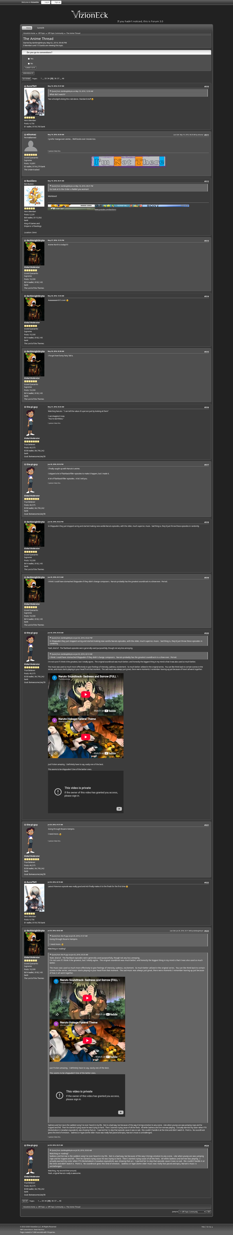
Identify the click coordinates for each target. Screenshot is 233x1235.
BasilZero (32, 180)
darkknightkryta (36, 240)
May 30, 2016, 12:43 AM (56, 296)
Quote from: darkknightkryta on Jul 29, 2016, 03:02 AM (72, 1150)
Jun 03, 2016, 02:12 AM (55, 577)
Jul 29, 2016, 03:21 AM (55, 1145)
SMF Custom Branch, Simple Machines (32, 1229)
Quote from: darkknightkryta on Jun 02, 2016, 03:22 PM (72, 638)
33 (45, 78)
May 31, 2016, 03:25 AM (56, 407)
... (43, 78)
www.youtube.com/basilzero (105, 209)
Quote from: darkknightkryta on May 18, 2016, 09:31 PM (72, 186)
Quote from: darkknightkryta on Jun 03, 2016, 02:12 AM (72, 654)
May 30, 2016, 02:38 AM (56, 351)
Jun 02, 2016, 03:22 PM (55, 522)
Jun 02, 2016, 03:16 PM (55, 464)
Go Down (26, 79)
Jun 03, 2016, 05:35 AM (55, 633)
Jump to (175, 1211)
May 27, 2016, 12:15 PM (56, 240)
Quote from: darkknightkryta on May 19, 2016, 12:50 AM (72, 91)
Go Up (25, 1201)
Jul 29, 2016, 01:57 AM (55, 825)
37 (58, 78)
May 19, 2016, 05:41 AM (56, 181)
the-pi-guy (32, 406)
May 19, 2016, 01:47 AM (56, 86)
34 (48, 78)
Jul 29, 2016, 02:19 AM (55, 882)
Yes (31, 58)
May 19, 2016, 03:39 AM (56, 135)
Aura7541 (32, 86)
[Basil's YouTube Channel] (25, 229)
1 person (51, 151)
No (31, 63)
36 (55, 78)
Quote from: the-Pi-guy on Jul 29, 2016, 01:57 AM (69, 936)
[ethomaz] (25, 173)
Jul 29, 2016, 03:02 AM (55, 931)
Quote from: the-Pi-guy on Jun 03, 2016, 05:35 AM (70, 955)
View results (28, 73)
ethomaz (31, 134)
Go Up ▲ (210, 1227)
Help (203, 1227)
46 (63, 78)
